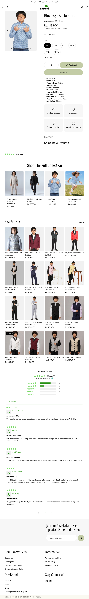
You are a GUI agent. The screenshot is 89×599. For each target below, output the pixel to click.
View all (81, 222)
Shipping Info (9, 562)
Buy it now (63, 72)
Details (48, 137)
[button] (49, 34)
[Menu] (2, 7)
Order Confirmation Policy (14, 569)
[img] (11, 408)
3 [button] (45, 513)
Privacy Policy (50, 562)
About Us (8, 581)
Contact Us (9, 558)
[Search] (7, 7)
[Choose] (20, 192)
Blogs (7, 588)
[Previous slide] (7, 31)
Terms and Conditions (53, 558)
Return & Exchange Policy (14, 565)
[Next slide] (34, 31)
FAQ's (7, 584)
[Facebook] (46, 581)
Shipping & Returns (56, 142)
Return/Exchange (51, 565)
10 (31, 49)
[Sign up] (81, 538)
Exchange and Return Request (16, 592)
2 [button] (41, 513)
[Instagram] (50, 581)
